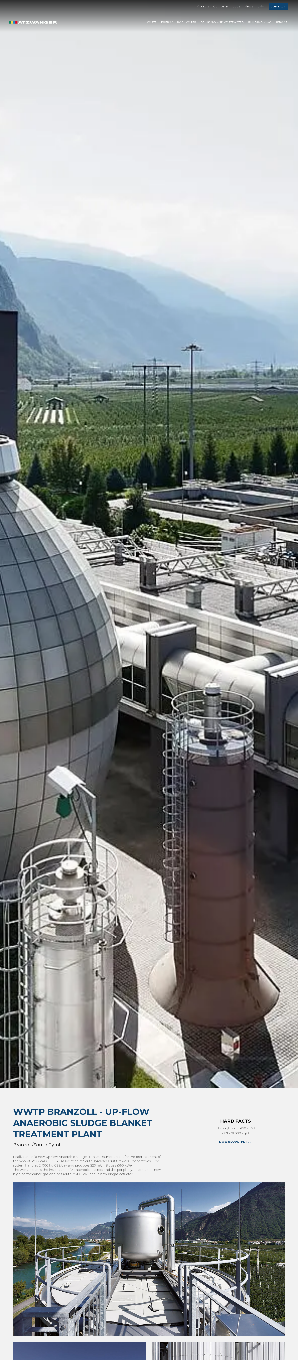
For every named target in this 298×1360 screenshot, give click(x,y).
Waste (152, 22)
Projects (202, 6)
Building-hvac (259, 22)
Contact (278, 6)
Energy (167, 22)
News (248, 6)
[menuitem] (202, 6)
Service (281, 22)
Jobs (236, 6)
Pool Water (186, 22)
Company (221, 6)
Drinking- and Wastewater (222, 22)
